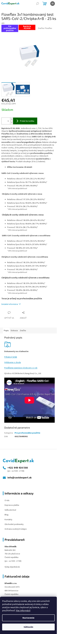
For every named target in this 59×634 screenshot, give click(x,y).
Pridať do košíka (27, 121)
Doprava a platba (12, 505)
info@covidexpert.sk (19, 477)
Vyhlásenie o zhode (12, 362)
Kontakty (8, 519)
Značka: (45, 28)
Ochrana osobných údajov (16, 529)
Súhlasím (28, 627)
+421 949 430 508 (17, 468)
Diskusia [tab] (14, 330)
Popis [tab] (6, 330)
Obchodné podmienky (14, 524)
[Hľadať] (37, 3)
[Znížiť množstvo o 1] (11, 122)
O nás (7, 500)
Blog (6, 514)
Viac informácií (23, 610)
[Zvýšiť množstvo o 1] (11, 119)
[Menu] (52, 3)
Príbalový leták (10, 357)
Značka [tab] (23, 330)
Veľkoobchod (10, 510)
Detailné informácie (9, 304)
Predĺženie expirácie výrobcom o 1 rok (20, 367)
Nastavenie (28, 617)
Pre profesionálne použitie (27, 433)
